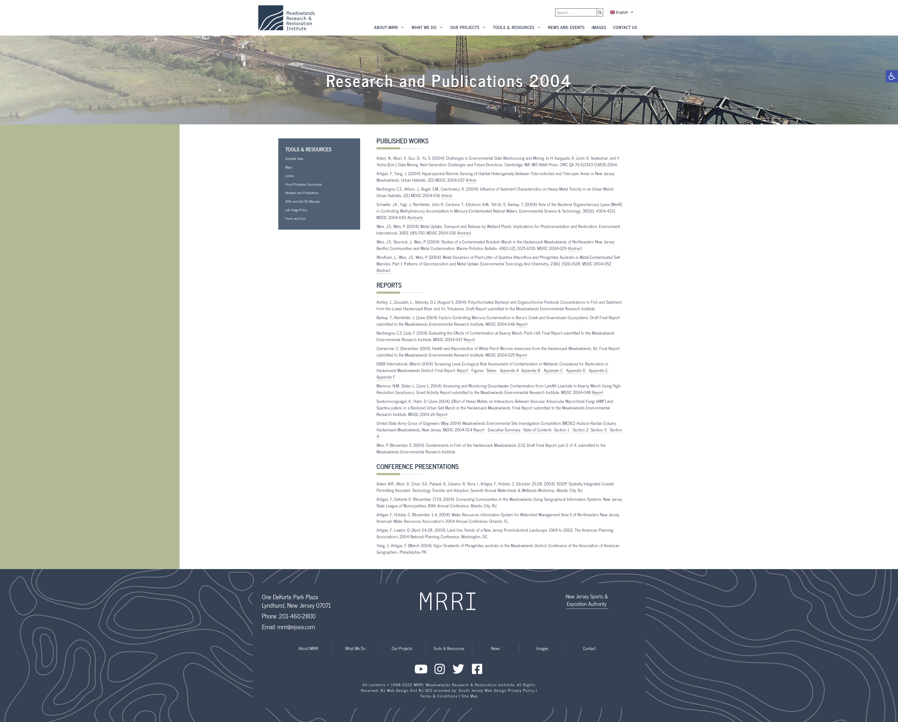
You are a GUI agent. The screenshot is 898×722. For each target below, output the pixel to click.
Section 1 (562, 429)
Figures (477, 370)
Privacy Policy (521, 690)
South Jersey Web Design (483, 690)
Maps (288, 167)
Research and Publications (302, 192)
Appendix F (386, 376)
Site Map (470, 696)
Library (289, 175)
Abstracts (415, 217)
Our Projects (464, 27)
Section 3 (599, 429)
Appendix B (531, 370)
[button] (892, 76)
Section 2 (580, 429)
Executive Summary (504, 429)
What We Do (424, 27)
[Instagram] (439, 669)
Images (599, 27)
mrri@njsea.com (296, 626)
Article (471, 179)
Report (521, 323)
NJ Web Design (395, 690)
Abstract (464, 232)
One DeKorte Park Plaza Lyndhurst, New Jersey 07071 (296, 601)
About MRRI (386, 27)
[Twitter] (458, 669)
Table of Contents (537, 429)
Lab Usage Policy (296, 209)
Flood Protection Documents (303, 184)
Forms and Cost (295, 218)
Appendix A (509, 370)
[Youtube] (421, 669)
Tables (492, 370)
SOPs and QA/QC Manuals (302, 201)
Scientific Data (294, 158)
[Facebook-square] (477, 669)
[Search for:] (576, 12)
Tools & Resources (513, 27)
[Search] (600, 12)
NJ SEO (426, 690)
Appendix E (599, 370)
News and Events (566, 27)
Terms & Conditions (439, 696)
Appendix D (576, 370)
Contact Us (625, 27)
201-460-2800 (297, 616)
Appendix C (554, 370)
